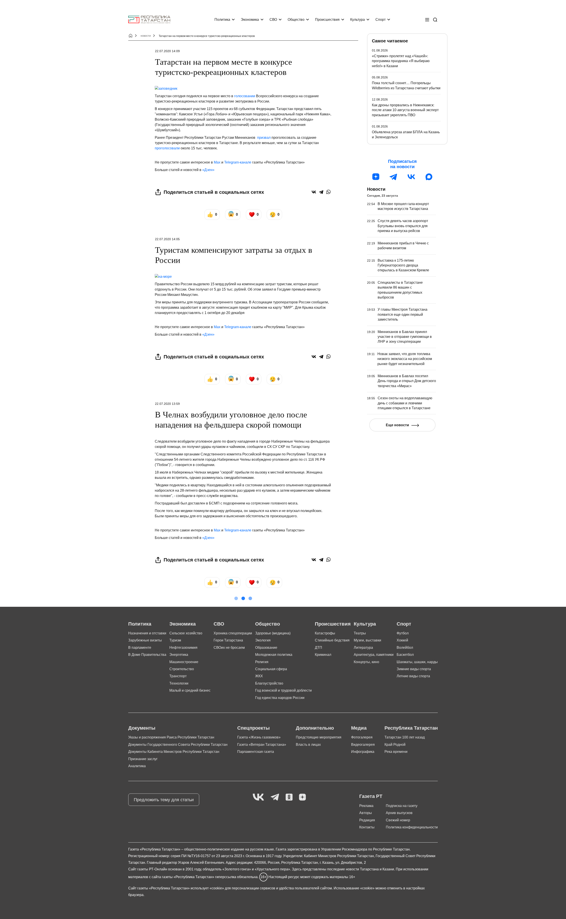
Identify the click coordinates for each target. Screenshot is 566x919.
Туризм (175, 640)
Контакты (367, 827)
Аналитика (137, 766)
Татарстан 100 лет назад (404, 737)
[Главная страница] (149, 19)
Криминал (323, 654)
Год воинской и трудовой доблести (283, 690)
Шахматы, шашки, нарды (417, 662)
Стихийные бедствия (332, 640)
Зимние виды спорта (414, 669)
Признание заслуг (143, 759)
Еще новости (397, 425)
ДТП (318, 647)
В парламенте (139, 647)
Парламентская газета (255, 751)
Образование (266, 647)
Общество (296, 19)
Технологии (178, 683)
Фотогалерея (362, 737)
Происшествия (327, 19)
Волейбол (405, 647)
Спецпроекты (253, 728)
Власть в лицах (308, 744)
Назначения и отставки (147, 633)
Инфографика (362, 751)
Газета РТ (370, 796)
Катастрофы (325, 633)
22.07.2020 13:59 (167, 403)
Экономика (250, 19)
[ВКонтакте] (314, 192)
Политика (222, 19)
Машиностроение (183, 662)
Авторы (365, 813)
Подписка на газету (401, 806)
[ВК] (411, 176)
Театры (360, 633)
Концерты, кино (366, 662)
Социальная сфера (271, 669)
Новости (376, 189)
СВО (273, 19)
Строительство (181, 669)
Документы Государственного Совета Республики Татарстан (178, 744)
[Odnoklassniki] (289, 797)
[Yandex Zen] (302, 797)
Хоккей (402, 640)
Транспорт (178, 676)
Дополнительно (315, 728)
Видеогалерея (363, 744)
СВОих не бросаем (229, 647)
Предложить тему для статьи (164, 799)
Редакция (367, 820)
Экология (263, 640)
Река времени (395, 751)
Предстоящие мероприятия (318, 737)
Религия (261, 662)
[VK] (258, 797)
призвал (264, 137)
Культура (357, 19)
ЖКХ (259, 676)
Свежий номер (398, 820)
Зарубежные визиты (145, 640)
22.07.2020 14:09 (167, 51)
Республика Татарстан (411, 728)
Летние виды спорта (413, 676)
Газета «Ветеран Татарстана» (261, 744)
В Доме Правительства (147, 654)
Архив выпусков (399, 813)
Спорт (380, 19)
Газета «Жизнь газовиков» (259, 737)
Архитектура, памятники (374, 654)
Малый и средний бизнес (189, 690)
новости (146, 35)
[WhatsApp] (328, 192)
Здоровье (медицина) (273, 633)
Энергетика (178, 654)
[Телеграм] (393, 176)
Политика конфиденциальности (412, 827)
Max (217, 162)
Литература (363, 647)
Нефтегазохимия (183, 647)
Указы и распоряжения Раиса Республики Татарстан (171, 737)
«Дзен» (208, 170)
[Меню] (427, 19)
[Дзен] (375, 176)
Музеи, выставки (367, 640)
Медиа (359, 728)
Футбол (403, 633)
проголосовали (167, 148)
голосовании (244, 96)
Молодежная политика (273, 654)
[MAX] (428, 176)
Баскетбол (405, 654)
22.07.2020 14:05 (167, 239)
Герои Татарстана (228, 640)
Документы (141, 728)
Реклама (366, 806)
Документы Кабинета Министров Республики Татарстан (173, 751)
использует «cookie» (207, 888)
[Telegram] (321, 192)
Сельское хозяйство (185, 633)
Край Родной (394, 744)
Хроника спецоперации (233, 633)
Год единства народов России (279, 698)
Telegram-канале (237, 162)
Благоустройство (269, 683)
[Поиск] (435, 19)
